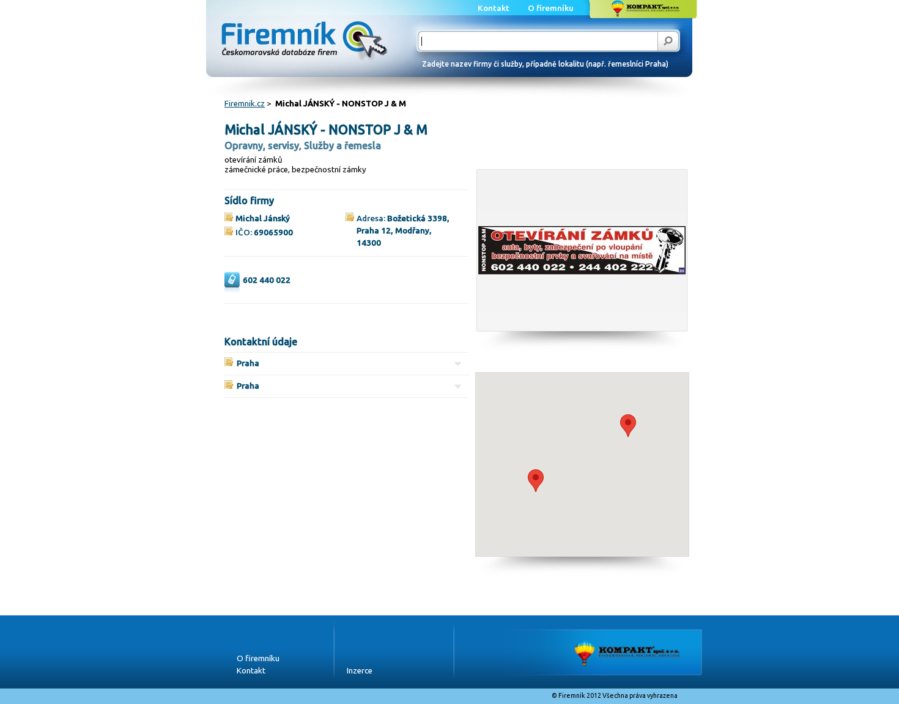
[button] (536, 480)
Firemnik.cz (244, 103)
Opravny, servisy (261, 145)
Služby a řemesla (342, 145)
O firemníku (258, 658)
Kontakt (251, 670)
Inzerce (359, 670)
